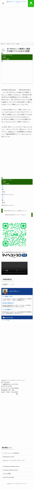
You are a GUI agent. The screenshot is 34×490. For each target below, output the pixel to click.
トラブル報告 (5, 59)
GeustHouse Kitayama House (11, 466)
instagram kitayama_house (10, 470)
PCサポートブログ (7, 55)
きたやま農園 (7, 473)
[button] (2, 185)
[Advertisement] (17, 25)
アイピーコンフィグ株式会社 (11, 453)
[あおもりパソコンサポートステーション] (17, 3)
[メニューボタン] (3, 3)
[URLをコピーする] (3, 192)
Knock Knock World (8, 477)
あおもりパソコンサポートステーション (14, 460)
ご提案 (4, 57)
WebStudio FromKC (8, 456)
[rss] (17, 394)
